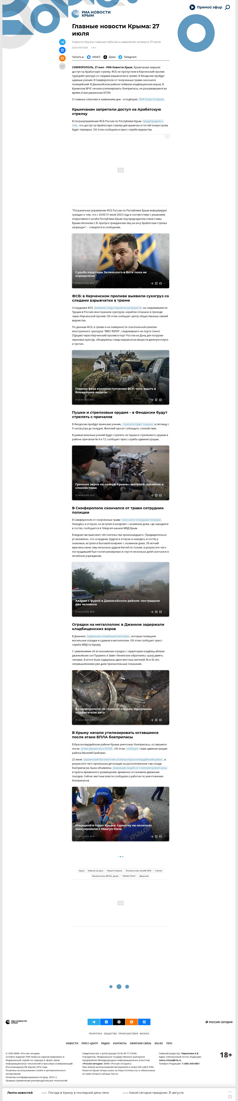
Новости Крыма (114, 871)
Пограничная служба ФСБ (138, 871)
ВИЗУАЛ (144, 1034)
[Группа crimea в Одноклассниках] (131, 1022)
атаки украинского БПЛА (96, 749)
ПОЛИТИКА (95, 1034)
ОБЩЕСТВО (110, 1034)
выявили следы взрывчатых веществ (118, 308)
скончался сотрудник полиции (141, 520)
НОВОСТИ (72, 1044)
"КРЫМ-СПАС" (129, 876)
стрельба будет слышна (138, 424)
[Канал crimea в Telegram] (94, 1022)
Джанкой (144, 876)
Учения (158, 871)
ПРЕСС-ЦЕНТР (89, 1044)
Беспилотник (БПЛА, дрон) (105, 876)
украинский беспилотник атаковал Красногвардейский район (123, 760)
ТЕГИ (169, 1044)
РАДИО (105, 1044)
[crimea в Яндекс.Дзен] (119, 1022)
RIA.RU (159, 1044)
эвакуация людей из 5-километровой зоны (140, 768)
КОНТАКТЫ (120, 1044)
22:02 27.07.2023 (80, 47)
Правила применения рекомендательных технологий (36, 1081)
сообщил (132, 749)
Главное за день (95, 871)
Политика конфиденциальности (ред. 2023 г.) (31, 1077)
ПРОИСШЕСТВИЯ (128, 1034)
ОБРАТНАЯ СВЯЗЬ (140, 1044)
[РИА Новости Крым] (90, 14)
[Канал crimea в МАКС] (144, 1022)
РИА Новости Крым (151, 99)
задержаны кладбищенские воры (108, 636)
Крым (81, 871)
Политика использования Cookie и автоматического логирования (36, 1072)
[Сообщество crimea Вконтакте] (106, 1022)
